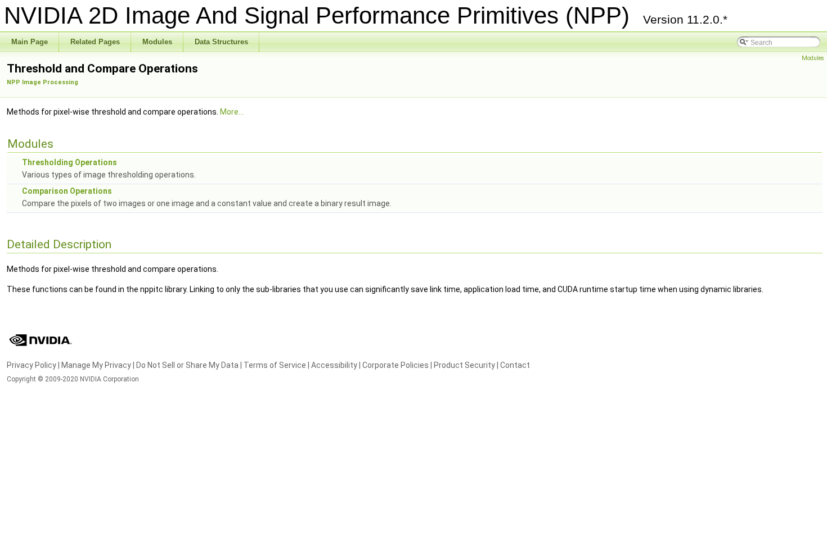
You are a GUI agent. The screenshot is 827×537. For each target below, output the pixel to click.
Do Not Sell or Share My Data (187, 365)
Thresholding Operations (69, 162)
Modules (813, 58)
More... (232, 111)
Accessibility (334, 365)
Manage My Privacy (96, 365)
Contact (515, 365)
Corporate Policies (395, 365)
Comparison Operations (67, 190)
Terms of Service (275, 365)
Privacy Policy (31, 365)
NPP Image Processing (42, 82)
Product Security (464, 365)
